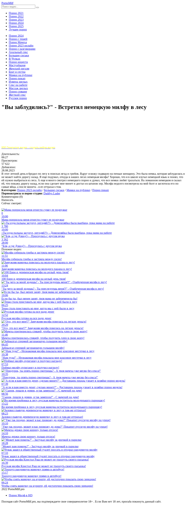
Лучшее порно (18, 29)
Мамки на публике (78, 190)
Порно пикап (100, 190)
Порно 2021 (16, 13)
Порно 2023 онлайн (29, 190)
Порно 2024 (16, 22)
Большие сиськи (54, 190)
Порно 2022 (16, 16)
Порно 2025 (16, 26)
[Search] (37, 7)
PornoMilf (7, 3)
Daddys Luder (51, 193)
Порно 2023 (16, 19)
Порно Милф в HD (21, 495)
